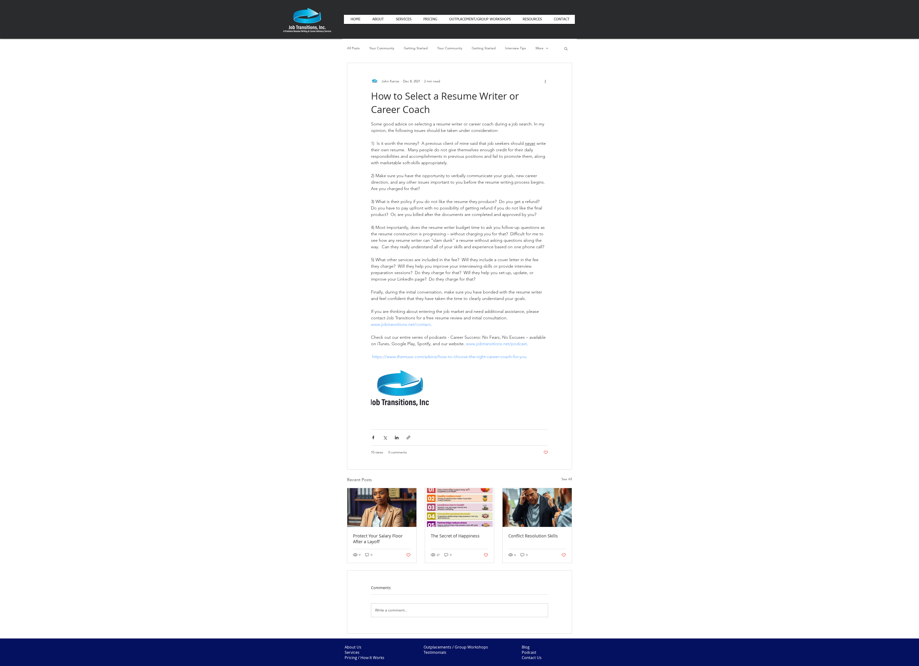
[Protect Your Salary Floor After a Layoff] (381, 507)
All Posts (353, 48)
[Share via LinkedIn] (396, 437)
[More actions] (545, 81)
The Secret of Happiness (455, 536)
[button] (566, 48)
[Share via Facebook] (373, 437)
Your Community (381, 48)
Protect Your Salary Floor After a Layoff (378, 538)
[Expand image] (400, 389)
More (540, 48)
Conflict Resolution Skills (533, 536)
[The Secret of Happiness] (459, 507)
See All (566, 479)
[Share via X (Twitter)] (385, 437)
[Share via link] (408, 437)
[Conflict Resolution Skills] (537, 507)
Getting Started (416, 48)
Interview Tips (515, 48)
